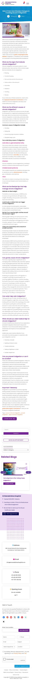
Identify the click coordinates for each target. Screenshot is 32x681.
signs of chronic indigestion (16, 414)
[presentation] (3, 472)
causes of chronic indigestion (12, 413)
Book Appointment (12, 513)
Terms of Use (16, 674)
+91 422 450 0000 (16, 577)
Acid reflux (16, 154)
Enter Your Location (7, 627)
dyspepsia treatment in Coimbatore (13, 100)
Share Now (8, 418)
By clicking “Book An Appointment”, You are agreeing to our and (16, 652)
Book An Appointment (16, 440)
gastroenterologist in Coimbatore (11, 408)
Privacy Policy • (18, 672)
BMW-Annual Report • (9, 672)
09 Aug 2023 (14, 16)
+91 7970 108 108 (16, 579)
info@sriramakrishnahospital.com (16, 562)
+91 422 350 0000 (16, 575)
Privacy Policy (17, 653)
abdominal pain (18, 172)
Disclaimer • (25, 672)
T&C (25, 653)
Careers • (6, 670)
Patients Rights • (24, 670)
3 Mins (22, 16)
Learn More (9, 483)
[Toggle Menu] (27, 3)
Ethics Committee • (14, 670)
